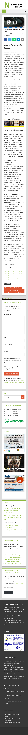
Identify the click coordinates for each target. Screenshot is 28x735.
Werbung (7, 698)
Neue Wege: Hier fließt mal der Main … (14, 531)
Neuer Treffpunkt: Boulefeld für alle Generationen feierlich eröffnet (14, 663)
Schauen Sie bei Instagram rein (13, 561)
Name (6, 337)
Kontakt (7, 688)
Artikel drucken (7, 298)
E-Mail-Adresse (8, 344)
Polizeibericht (7, 35)
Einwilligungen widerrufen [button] (12, 722)
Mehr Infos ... (19, 583)
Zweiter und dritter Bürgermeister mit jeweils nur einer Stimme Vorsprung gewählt (14, 670)
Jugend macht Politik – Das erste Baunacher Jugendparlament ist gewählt (12, 517)
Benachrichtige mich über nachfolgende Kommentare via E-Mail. (13, 361)
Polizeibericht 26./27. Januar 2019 (14, 278)
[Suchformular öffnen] (25, 11)
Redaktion (18, 33)
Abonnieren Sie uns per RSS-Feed (14, 563)
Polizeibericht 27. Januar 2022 (13, 276)
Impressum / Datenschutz (14, 695)
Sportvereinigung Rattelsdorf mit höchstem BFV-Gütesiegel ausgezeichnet (13, 511)
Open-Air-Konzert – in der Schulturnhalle (11, 526)
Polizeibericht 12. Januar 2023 (13, 272)
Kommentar (8, 314)
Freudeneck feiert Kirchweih (13, 620)
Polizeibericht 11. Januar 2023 (13, 274)
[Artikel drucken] (2, 298)
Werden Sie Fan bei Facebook (13, 557)
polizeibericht (7, 283)
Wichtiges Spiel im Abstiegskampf (13, 288)
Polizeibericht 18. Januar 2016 (13, 280)
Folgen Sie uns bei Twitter (12, 559)
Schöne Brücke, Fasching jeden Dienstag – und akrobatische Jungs (12, 291)
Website (6, 351)
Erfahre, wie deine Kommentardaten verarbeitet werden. (14, 383)
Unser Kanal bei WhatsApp (12, 555)
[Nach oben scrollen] (25, 732)
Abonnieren (8, 592)
